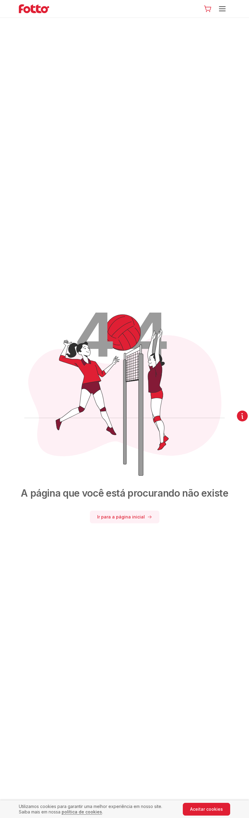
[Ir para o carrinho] (208, 9)
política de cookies (82, 811)
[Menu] (223, 8)
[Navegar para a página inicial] (39, 8)
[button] (208, 9)
